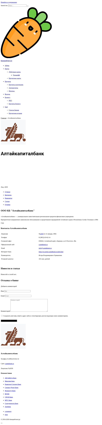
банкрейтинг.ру (6, 61)
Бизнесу (7, 97)
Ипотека (12, 91)
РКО (10, 100)
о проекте (8, 411)
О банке (7, 192)
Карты (7, 69)
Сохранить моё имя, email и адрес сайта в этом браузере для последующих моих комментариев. (35, 316)
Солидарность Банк (11, 403)
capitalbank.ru (43, 244)
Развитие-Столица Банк (13, 384)
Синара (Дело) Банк (11, 387)
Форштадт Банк (10, 391)
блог (6, 414)
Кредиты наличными (16, 84)
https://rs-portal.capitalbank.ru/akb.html (51, 252)
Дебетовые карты (15, 72)
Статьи (7, 201)
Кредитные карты (15, 78)
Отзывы (7, 204)
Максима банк (10, 381)
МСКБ (7, 394)
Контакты (8, 195)
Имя (2, 291)
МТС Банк (8, 400)
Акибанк (8, 406)
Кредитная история (15, 113)
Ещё (6, 107)
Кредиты (8, 81)
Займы (7, 65)
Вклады (7, 94)
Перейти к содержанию (9, 2)
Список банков (14, 110)
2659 (41, 234)
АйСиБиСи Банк (10, 378)
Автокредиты (13, 88)
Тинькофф (16, 75)
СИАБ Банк (9, 397)
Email (2, 296)
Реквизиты (8, 198)
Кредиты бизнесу (15, 104)
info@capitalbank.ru (45, 248)
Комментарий (5, 311)
